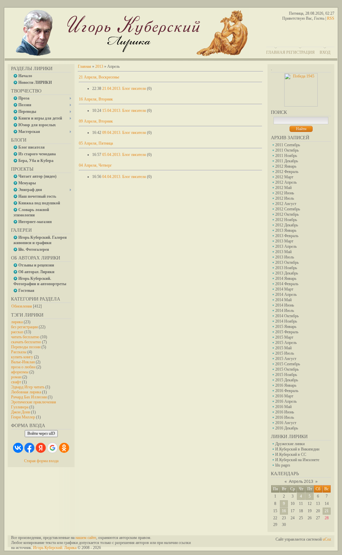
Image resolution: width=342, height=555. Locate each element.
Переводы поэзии (25, 347)
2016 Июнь (284, 412)
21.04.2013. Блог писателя (124, 88)
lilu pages (282, 465)
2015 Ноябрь (286, 374)
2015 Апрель (286, 342)
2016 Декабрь (286, 428)
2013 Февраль (286, 235)
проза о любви (23, 367)
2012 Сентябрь (287, 209)
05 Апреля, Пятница (96, 143)
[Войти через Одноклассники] (64, 448)
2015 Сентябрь (287, 364)
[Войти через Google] (52, 447)
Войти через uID (41, 433)
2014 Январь (285, 278)
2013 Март (284, 241)
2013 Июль (284, 257)
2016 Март (284, 396)
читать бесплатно (25, 337)
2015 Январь (285, 326)
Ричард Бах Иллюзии (29, 397)
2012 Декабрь (286, 225)
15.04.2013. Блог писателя (124, 110)
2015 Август (285, 358)
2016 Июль (284, 417)
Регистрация (300, 52)
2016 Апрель (286, 401)
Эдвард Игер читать (27, 387)
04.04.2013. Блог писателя (124, 176)
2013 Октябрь (287, 262)
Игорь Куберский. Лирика (54, 547)
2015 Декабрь (286, 380)
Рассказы (18, 352)
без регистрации (24, 327)
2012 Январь (285, 166)
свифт (16, 382)
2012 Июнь (284, 193)
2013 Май (283, 251)
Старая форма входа (41, 460)
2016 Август (285, 422)
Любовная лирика (26, 392)
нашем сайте (85, 537)
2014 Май (283, 300)
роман (16, 377)
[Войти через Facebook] (29, 448)
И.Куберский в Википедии (297, 449)
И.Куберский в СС (290, 454)
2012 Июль (284, 198)
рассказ (17, 332)
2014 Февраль (286, 284)
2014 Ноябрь (286, 321)
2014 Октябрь (287, 316)
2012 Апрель (286, 182)
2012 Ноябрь (286, 219)
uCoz (327, 539)
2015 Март (284, 337)
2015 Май (283, 348)
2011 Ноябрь (286, 155)
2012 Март (284, 177)
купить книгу (22, 357)
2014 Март (284, 289)
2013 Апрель (286, 246)
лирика (17, 322)
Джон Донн (20, 412)
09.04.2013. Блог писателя (124, 132)
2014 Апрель (286, 294)
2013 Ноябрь (286, 267)
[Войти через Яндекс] (41, 448)
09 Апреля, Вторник (96, 121)
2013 (99, 66)
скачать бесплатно (26, 342)
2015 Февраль (286, 332)
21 (327, 511)
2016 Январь (285, 385)
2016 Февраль (286, 390)
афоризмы (19, 372)
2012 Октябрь (287, 214)
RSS (330, 18)
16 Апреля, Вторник (96, 99)
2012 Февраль (286, 171)
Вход (325, 52)
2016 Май (283, 406)
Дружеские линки (290, 443)
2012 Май (283, 187)
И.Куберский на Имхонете (297, 459)
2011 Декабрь (286, 161)
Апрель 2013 (301, 481)
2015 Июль (284, 353)
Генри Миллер (23, 417)
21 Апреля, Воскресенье (99, 77)
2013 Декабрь (286, 273)
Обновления (21, 306)
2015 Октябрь (287, 369)
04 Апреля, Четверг (95, 165)
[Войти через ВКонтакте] (18, 448)
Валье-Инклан (23, 362)
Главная (275, 52)
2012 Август (285, 203)
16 (284, 511)
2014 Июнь (284, 305)
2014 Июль (284, 310)
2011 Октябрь (287, 150)
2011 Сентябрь (287, 145)
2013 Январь (285, 230)
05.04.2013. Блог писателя (124, 154)
